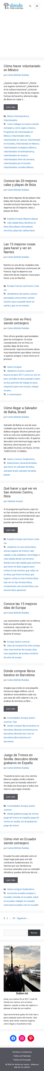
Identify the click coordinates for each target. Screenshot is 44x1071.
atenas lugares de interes (16, 551)
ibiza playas (15, 226)
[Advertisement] (22, 35)
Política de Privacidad (22, 1060)
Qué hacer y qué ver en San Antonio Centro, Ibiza (20, 492)
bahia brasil (12, 463)
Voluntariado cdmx (21, 136)
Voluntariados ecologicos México (20, 147)
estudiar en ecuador (22, 897)
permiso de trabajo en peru (24, 382)
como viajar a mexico (25, 128)
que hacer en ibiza (21, 574)
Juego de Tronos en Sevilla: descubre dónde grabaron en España (21, 759)
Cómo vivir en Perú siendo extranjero (17, 321)
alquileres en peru (16, 371)
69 (14, 918)
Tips (14, 722)
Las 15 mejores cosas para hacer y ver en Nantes (19, 248)
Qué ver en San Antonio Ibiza (18, 582)
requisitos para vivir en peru (17, 386)
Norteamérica (22, 116)
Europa (18, 218)
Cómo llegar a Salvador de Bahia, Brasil (20, 410)
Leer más (10, 107)
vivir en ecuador (30, 905)
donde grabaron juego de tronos (22, 813)
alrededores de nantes (18, 294)
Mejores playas (30, 218)
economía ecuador (16, 893)
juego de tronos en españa (17, 817)
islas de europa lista (17, 645)
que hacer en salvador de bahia (19, 467)
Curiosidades (13, 718)
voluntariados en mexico (16, 155)
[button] (30, 6)
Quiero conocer (14, 459)
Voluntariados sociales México (19, 167)
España (11, 218)
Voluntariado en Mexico (27, 143)
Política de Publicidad (22, 1056)
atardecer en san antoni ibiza (21, 547)
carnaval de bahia (28, 463)
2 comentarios (14, 394)
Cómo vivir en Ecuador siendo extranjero (20, 841)
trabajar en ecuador (24, 901)
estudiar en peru (17, 378)
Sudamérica (29, 459)
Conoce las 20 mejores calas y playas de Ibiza (20, 183)
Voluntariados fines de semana (19, 159)
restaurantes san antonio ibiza (19, 586)
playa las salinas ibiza (24, 230)
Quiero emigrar (14, 367)
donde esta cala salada (15, 562)
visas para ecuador (13, 905)
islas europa (34, 645)
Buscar (34, 933)
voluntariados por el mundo (17, 163)
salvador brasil (11, 471)
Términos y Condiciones (22, 1052)
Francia (18, 286)
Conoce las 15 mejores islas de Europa (20, 606)
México (10, 116)
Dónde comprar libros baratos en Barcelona (19, 673)
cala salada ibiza (15, 222)
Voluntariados (10, 120)
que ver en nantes (20, 305)
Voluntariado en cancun (15, 140)
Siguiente (23, 918)
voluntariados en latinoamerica (19, 151)
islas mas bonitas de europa (17, 649)
